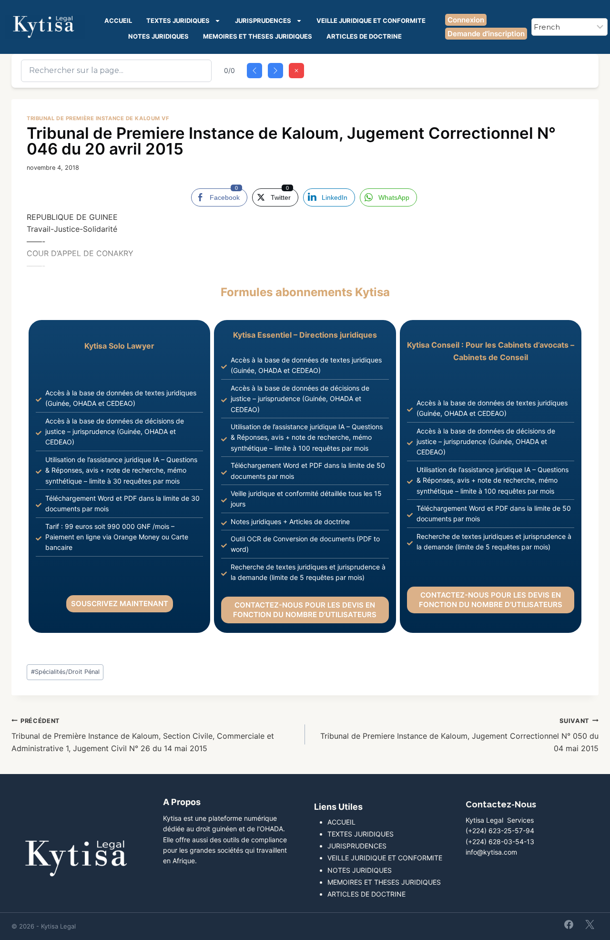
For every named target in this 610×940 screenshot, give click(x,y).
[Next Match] (275, 70)
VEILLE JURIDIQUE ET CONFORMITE (371, 20)
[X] (589, 924)
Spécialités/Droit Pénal (65, 671)
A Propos (182, 802)
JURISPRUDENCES (263, 20)
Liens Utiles (338, 807)
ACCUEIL (118, 20)
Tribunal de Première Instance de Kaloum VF (98, 118)
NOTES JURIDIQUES (158, 36)
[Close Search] (296, 70)
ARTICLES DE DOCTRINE (364, 36)
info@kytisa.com (491, 852)
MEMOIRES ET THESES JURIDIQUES (257, 36)
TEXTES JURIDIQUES (178, 20)
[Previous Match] (254, 70)
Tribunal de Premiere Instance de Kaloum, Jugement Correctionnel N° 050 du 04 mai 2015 (459, 735)
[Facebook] (569, 924)
